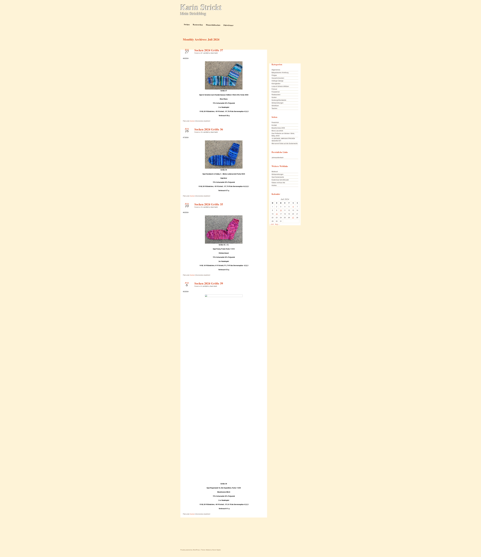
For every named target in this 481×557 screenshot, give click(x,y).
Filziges (274, 75)
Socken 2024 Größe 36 (208, 129)
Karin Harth (214, 53)
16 (277, 214)
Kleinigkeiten (276, 83)
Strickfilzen (275, 105)
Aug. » (277, 224)
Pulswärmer (228, 25)
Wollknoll (275, 171)
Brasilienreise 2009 (278, 128)
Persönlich (275, 122)
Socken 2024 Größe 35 (208, 204)
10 (281, 210)
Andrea (274, 185)
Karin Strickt (201, 7)
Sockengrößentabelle (279, 100)
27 (293, 217)
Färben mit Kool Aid (278, 182)
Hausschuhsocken (213, 24)
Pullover (274, 89)
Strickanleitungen (277, 103)
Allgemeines (276, 70)
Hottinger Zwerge (277, 81)
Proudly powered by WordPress (190, 550)
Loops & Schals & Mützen (280, 86)
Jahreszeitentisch (277, 157)
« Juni (272, 224)
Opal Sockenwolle (278, 177)
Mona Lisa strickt (277, 131)
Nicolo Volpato (216, 550)
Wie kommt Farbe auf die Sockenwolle (285, 143)
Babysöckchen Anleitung (280, 72)
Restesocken (198, 24)
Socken (186, 24)
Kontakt (274, 125)
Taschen (274, 108)
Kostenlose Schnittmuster (280, 180)
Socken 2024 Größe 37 (208, 50)
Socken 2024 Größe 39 (208, 283)
